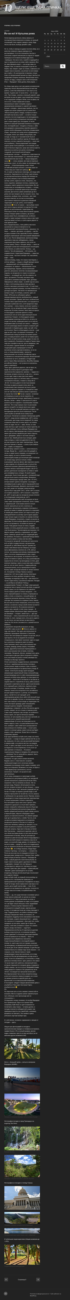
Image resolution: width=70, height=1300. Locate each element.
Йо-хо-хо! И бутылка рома (19, 33)
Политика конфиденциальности (39, 1294)
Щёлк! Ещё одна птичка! (38, 7)
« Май (48, 56)
